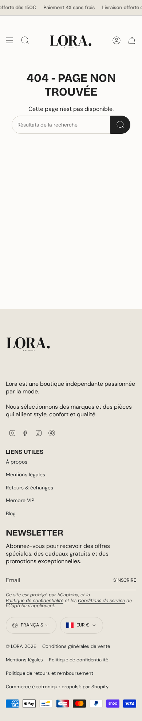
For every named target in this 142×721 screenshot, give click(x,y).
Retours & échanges (29, 487)
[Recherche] (120, 125)
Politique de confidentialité (34, 600)
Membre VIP (20, 500)
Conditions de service (101, 600)
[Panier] (131, 40)
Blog (11, 513)
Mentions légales (25, 474)
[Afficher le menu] (9, 40)
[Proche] (131, 639)
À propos (16, 461)
